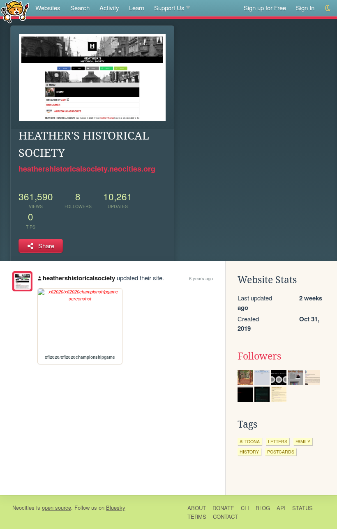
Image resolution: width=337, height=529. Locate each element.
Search (80, 7)
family (302, 441)
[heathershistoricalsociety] (22, 281)
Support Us (169, 7)
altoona (250, 441)
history (249, 452)
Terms (196, 516)
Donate (223, 508)
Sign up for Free (265, 7)
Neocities (23, 507)
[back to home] (15, 11)
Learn (136, 7)
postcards (280, 452)
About (196, 508)
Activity (109, 7)
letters (277, 441)
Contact (225, 516)
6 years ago (201, 278)
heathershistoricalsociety (79, 277)
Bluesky (115, 507)
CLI (245, 508)
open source (56, 507)
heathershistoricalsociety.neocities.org (86, 168)
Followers (259, 356)
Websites (47, 7)
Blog (263, 508)
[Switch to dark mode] (328, 8)
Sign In (305, 7)
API (281, 508)
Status (302, 508)
